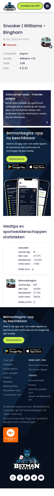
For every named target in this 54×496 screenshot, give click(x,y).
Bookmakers (10, 368)
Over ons (8, 360)
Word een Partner (38, 365)
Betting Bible (10, 386)
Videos (7, 377)
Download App (30, 6)
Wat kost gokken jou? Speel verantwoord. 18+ (39, 394)
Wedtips (8, 381)
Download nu (17, 158)
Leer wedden (10, 373)
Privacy (32, 384)
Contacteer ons (12, 394)
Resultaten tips (11, 390)
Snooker (12, 26)
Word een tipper (37, 369)
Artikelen (8, 364)
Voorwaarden (36, 380)
